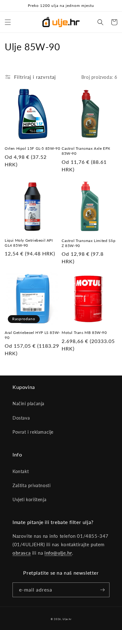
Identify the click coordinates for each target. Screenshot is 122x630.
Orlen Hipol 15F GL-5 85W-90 (32, 148)
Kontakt (21, 471)
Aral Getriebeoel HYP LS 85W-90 (32, 335)
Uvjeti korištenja (29, 499)
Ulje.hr (67, 619)
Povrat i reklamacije (33, 432)
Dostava (21, 418)
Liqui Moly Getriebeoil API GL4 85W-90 (29, 243)
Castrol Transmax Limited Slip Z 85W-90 (88, 243)
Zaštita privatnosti (31, 485)
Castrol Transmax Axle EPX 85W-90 (86, 151)
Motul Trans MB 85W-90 (84, 332)
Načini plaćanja (28, 403)
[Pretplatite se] (102, 589)
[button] (8, 22)
